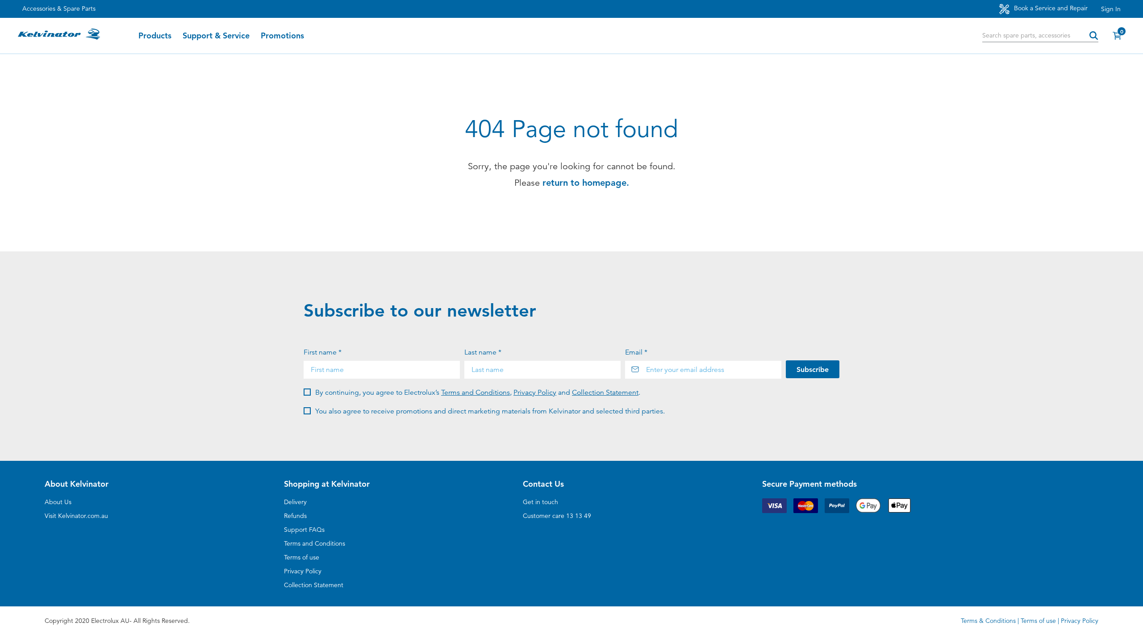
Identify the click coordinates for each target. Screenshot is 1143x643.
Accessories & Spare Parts (59, 8)
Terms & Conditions (988, 621)
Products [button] (154, 35)
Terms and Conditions (475, 392)
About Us (58, 502)
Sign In (1111, 9)
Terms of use (301, 557)
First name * (323, 352)
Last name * (482, 352)
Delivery (295, 502)
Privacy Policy (534, 392)
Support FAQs (304, 530)
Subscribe (813, 369)
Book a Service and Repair (1050, 8)
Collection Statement (605, 392)
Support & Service (216, 35)
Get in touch (540, 502)
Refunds (295, 516)
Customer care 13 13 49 (557, 516)
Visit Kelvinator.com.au (76, 516)
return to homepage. (585, 182)
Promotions (282, 35)
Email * (636, 352)
